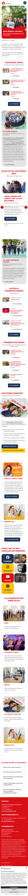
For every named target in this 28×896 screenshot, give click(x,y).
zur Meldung (15, 76)
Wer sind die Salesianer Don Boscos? (12, 772)
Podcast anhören (11, 496)
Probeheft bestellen (9, 446)
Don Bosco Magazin (12, 714)
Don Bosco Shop (6, 862)
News (6, 623)
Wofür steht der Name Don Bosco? (12, 767)
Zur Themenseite (9, 164)
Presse (7, 685)
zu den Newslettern (12, 539)
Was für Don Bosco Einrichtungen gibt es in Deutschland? (13, 777)
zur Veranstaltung (17, 304)
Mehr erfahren (10, 219)
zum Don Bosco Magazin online (13, 450)
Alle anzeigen (14, 104)
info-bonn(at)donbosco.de (8, 821)
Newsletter (9, 745)
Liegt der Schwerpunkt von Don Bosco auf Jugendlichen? (13, 784)
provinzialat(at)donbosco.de (9, 811)
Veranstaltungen (11, 652)
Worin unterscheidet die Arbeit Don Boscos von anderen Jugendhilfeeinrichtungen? (12, 791)
